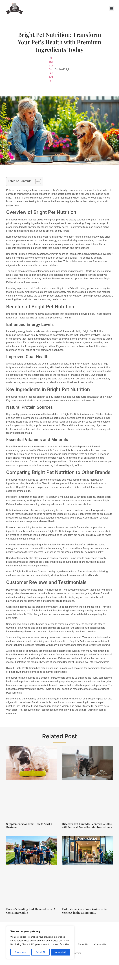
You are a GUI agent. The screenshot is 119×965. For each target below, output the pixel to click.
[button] (111, 8)
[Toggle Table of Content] (36, 181)
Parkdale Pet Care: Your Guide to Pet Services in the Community (85, 910)
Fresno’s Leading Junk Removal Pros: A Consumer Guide (30, 910)
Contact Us (100, 944)
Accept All (60, 952)
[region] (40, 942)
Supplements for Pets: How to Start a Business (29, 825)
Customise (20, 952)
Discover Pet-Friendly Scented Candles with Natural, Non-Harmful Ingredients (87, 825)
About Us (83, 944)
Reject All (40, 952)
